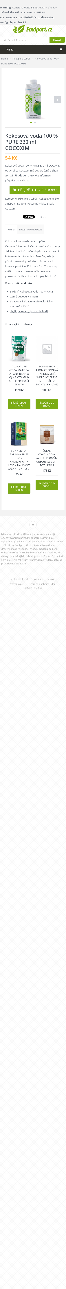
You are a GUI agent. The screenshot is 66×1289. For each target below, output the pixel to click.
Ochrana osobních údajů (42, 584)
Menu (10, 49)
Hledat (57, 39)
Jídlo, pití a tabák (27, 198)
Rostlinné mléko (36, 203)
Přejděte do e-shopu (37, 189)
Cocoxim (10, 208)
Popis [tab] (11, 229)
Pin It (43, 217)
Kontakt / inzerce (32, 587)
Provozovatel (17, 584)
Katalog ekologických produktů (26, 579)
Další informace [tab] (30, 229)
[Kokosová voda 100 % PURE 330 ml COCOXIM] (33, 99)
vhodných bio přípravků (40, 556)
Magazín (52, 579)
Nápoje (21, 203)
